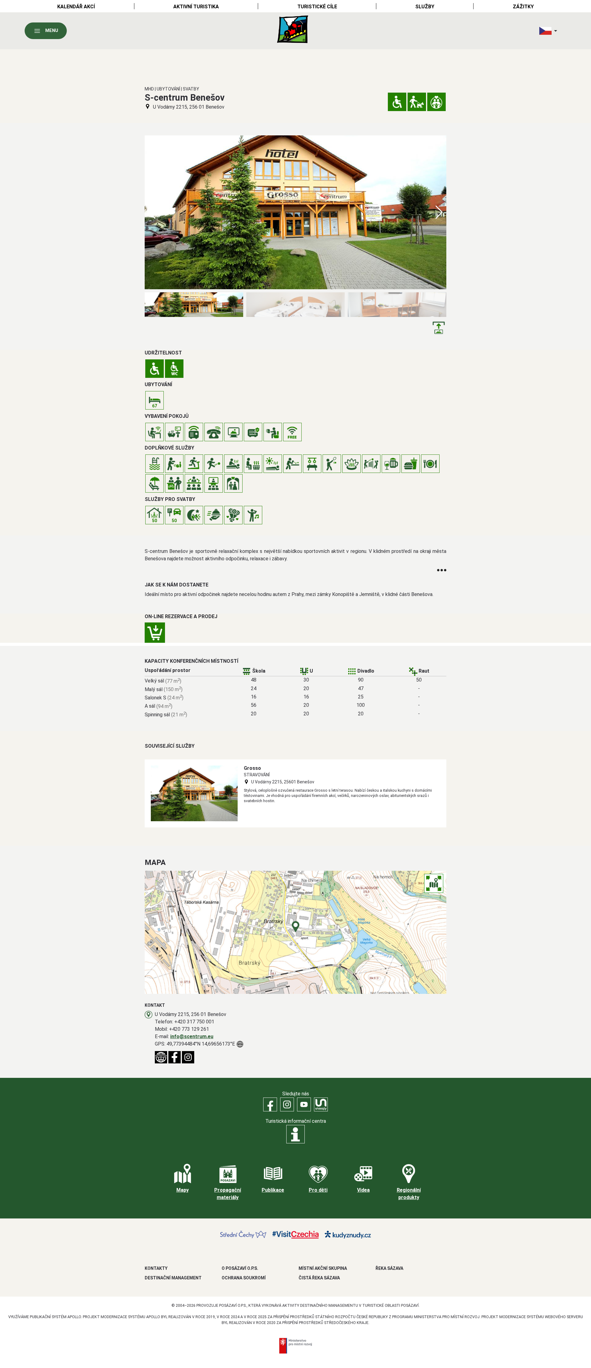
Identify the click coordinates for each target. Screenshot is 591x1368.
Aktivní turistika (196, 7)
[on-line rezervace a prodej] (155, 632)
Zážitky (523, 7)
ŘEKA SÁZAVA (389, 1268)
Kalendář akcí (76, 7)
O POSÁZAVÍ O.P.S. (240, 1268)
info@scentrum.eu (191, 1036)
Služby (424, 7)
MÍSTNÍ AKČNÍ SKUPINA (323, 1268)
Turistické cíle (317, 7)
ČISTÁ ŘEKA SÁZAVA (319, 1277)
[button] (439, 212)
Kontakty (156, 1268)
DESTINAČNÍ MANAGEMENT (173, 1277)
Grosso (252, 768)
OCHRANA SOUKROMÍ (244, 1277)
